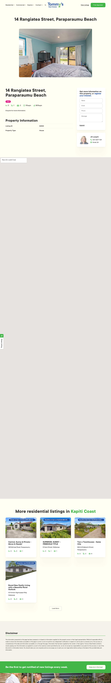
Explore (30, 5)
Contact (38, 5)
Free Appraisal (98, 5)
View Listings (85, 5)
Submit (82, 125)
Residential (9, 5)
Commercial (20, 5)
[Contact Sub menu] (42, 5)
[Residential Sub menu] (14, 5)
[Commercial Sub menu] (25, 5)
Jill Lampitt (94, 137)
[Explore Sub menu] (33, 5)
